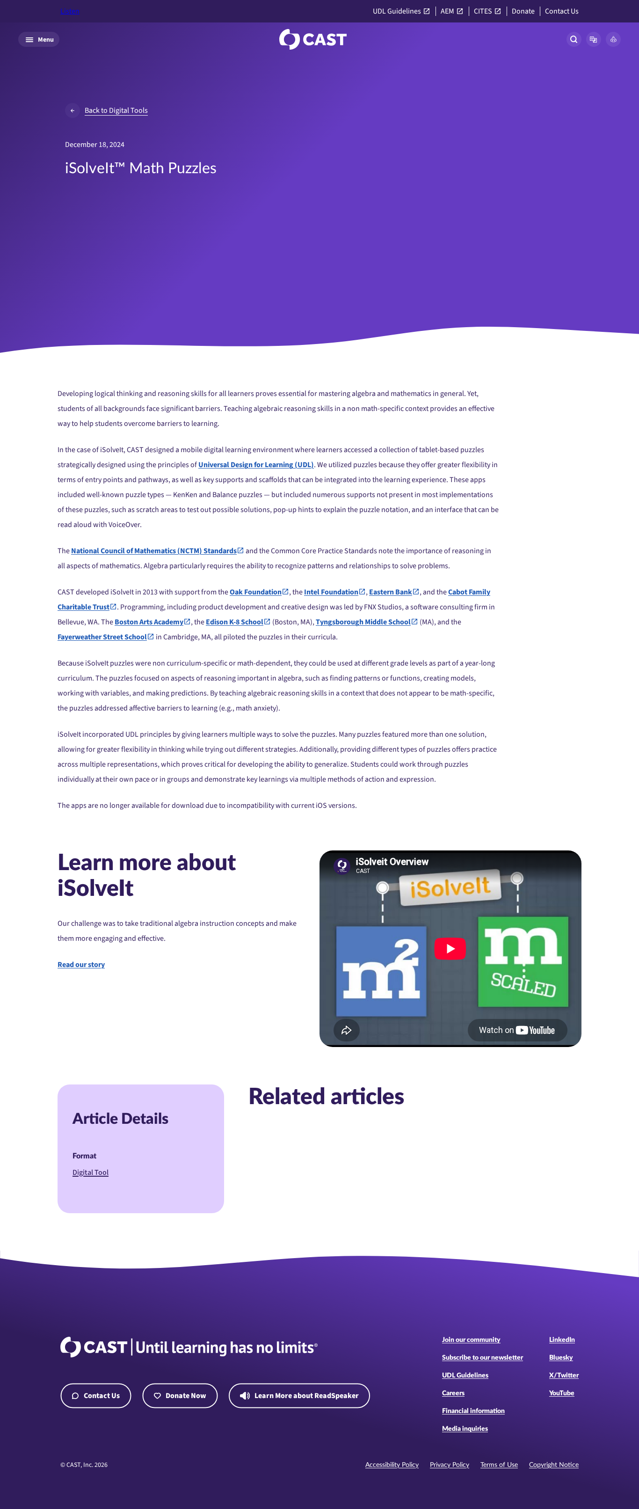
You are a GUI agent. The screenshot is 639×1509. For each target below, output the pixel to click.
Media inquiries (465, 1429)
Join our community (471, 1340)
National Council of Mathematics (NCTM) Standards (154, 551)
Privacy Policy (449, 1465)
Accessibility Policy (392, 1465)
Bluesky (561, 1358)
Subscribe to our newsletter (482, 1358)
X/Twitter (564, 1375)
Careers (453, 1393)
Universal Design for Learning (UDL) (256, 465)
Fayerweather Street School (102, 637)
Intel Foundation (331, 592)
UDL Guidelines (397, 11)
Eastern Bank (390, 592)
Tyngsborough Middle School (363, 622)
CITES (483, 11)
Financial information (473, 1411)
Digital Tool (91, 1172)
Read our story (81, 965)
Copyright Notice (554, 1465)
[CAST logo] (313, 39)
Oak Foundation (256, 592)
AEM (447, 11)
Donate (523, 11)
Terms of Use (499, 1465)
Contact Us (562, 11)
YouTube (561, 1393)
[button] (593, 39)
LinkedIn (562, 1340)
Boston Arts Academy (149, 622)
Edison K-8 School (234, 622)
